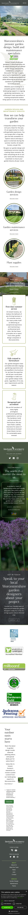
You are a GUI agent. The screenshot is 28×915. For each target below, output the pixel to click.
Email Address (9, 783)
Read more (20, 897)
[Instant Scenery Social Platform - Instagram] (17, 857)
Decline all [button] (20, 907)
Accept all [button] (7, 907)
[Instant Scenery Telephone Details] (12, 850)
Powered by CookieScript (14, 913)
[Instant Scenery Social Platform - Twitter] (10, 857)
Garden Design (14, 881)
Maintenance (14, 883)
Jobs (14, 872)
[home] (10, 3)
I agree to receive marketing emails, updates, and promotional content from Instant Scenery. (11, 793)
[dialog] (14, 902)
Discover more (14, 198)
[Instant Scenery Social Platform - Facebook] (14, 857)
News (14, 870)
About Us (14, 865)
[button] (24, 3)
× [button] (26, 891)
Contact (14, 874)
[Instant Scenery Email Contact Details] (16, 850)
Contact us (14, 30)
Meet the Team (14, 867)
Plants (14, 886)
